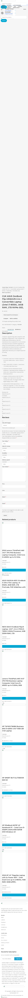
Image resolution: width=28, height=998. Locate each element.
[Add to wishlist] (11, 547)
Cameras (3, 924)
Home (4, 287)
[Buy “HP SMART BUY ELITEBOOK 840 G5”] (14, 793)
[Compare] (4, 547)
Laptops (3, 919)
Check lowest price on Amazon (11, 315)
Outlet (2, 945)
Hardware (3, 922)
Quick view (8, 547)
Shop (7, 287)
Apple (2, 917)
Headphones (4, 927)
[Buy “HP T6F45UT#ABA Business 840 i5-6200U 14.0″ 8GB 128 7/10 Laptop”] (14, 743)
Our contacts (4, 940)
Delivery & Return (5, 942)
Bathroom (3, 929)
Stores (2, 937)
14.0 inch (10, 287)
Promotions (4, 935)
